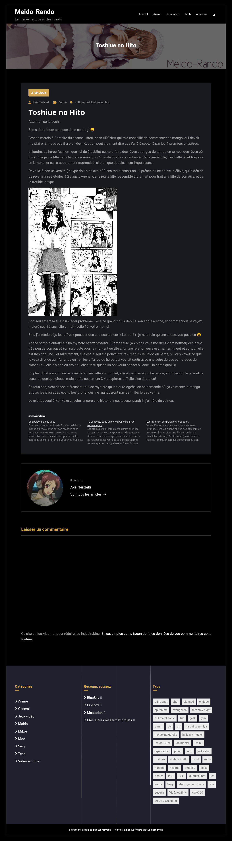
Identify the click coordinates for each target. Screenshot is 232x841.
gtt (178, 726)
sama (158, 784)
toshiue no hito (100, 102)
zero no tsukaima (166, 800)
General (24, 709)
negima (174, 767)
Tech (21, 754)
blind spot (161, 701)
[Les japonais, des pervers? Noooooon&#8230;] (175, 431)
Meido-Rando (34, 12)
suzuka (159, 792)
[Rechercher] (214, 15)
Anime (62, 102)
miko (207, 759)
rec (212, 776)
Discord (93, 705)
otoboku (190, 767)
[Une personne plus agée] (57, 431)
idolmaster (182, 743)
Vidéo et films (29, 761)
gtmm (158, 726)
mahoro (160, 759)
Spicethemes (155, 829)
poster (159, 776)
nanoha (160, 767)
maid (195, 759)
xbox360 (197, 792)
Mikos (23, 731)
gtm (203, 718)
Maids (23, 724)
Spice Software (133, 829)
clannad (189, 701)
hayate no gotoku (166, 734)
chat (175, 701)
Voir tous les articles (86, 494)
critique (79, 102)
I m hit (198, 743)
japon (177, 751)
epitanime (161, 710)
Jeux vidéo (26, 716)
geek (193, 718)
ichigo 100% (162, 743)
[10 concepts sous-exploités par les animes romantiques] (116, 432)
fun (182, 718)
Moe (21, 739)
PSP (181, 776)
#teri (89, 138)
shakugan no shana (191, 784)
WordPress (104, 829)
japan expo (162, 751)
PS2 (170, 776)
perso (204, 767)
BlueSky (93, 698)
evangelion (180, 710)
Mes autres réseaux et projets (109, 720)
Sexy (21, 746)
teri (88, 102)
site (211, 784)
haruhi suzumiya (196, 726)
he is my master (192, 734)
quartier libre (197, 776)
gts (170, 726)
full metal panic (165, 718)
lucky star (203, 751)
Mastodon (95, 713)
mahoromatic (178, 759)
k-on (189, 751)
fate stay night (201, 710)
